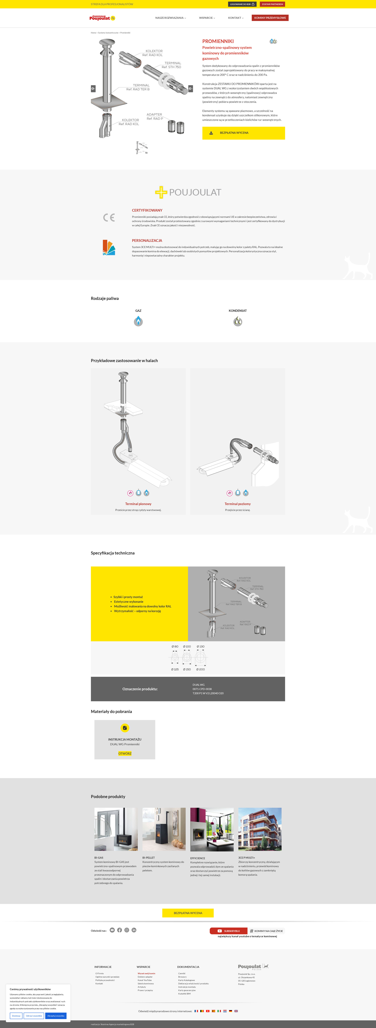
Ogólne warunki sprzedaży (107, 977)
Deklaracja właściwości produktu (193, 983)
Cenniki (181, 973)
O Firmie (99, 973)
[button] (142, 147)
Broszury (182, 977)
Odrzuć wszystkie (34, 1016)
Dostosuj (16, 1016)
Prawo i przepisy (145, 990)
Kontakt (99, 983)
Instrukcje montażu (187, 987)
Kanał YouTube (145, 980)
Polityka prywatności (105, 980)
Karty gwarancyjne (186, 990)
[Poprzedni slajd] (93, 88)
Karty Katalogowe (186, 980)
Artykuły (142, 987)
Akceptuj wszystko (55, 1016)
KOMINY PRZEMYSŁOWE (270, 17)
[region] (38, 1003)
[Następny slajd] (190, 88)
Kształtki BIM (184, 993)
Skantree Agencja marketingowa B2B (117, 1024)
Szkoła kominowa (146, 983)
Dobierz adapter (145, 977)
